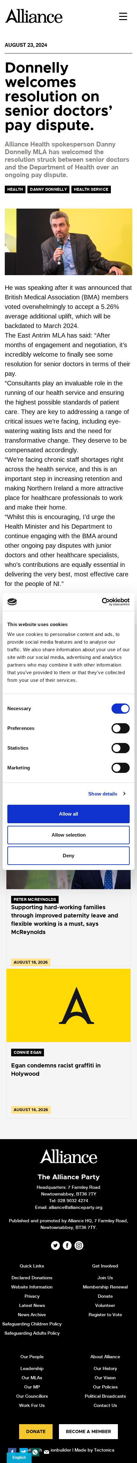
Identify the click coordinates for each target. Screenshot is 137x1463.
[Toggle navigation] (123, 16)
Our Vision (105, 1377)
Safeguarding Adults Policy (32, 1333)
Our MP (32, 1386)
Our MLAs (32, 1377)
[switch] (121, 728)
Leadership (32, 1368)
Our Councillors (32, 1396)
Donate (105, 1296)
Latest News (32, 1305)
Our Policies (105, 1386)
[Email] (46, 1452)
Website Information (32, 1286)
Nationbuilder (57, 1449)
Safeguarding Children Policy (31, 1323)
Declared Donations (31, 1277)
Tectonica (104, 1449)
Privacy (32, 1296)
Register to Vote (105, 1314)
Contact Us (105, 1405)
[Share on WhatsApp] (35, 1452)
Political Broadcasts (105, 1396)
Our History (105, 1368)
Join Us (105, 1277)
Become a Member (88, 1432)
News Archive (32, 1314)
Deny (68, 855)
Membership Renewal (105, 1286)
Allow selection (69, 835)
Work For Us (32, 1405)
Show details (102, 793)
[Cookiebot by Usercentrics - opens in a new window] (102, 602)
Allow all (68, 814)
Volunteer (105, 1305)
